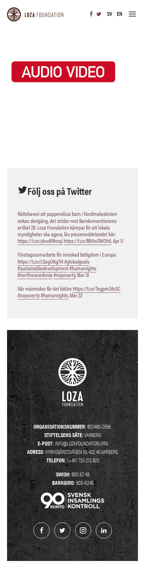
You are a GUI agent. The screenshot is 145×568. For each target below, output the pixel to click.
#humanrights (82, 268)
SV (109, 13)
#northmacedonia (35, 275)
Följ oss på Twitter (59, 191)
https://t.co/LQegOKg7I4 (40, 261)
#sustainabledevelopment (43, 268)
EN (119, 13)
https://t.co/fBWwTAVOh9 (87, 241)
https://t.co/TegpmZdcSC (96, 288)
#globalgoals (76, 261)
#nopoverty (64, 275)
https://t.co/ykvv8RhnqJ (40, 241)
